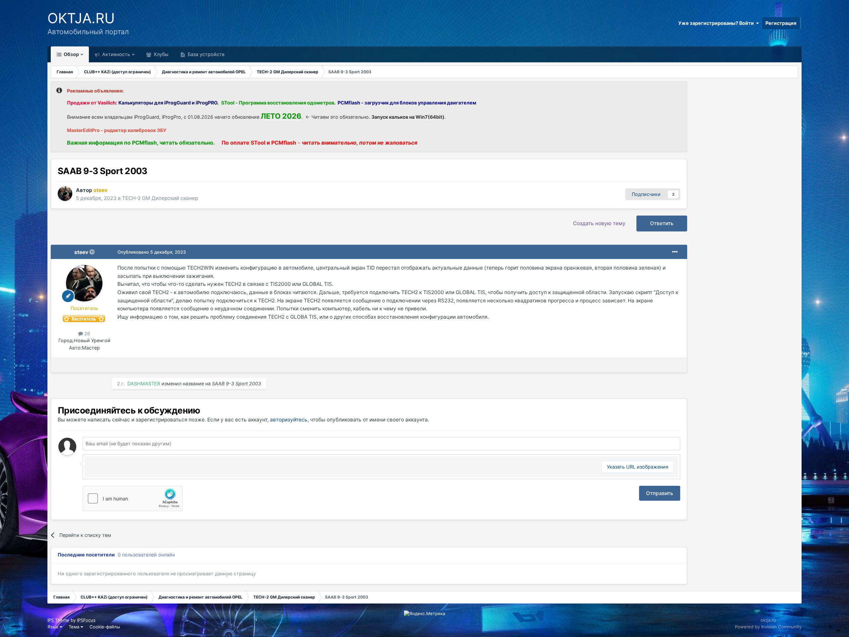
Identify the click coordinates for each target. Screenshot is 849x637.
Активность (115, 54)
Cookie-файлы (105, 626)
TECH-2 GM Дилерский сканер (160, 198)
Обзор (71, 54)
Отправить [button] (659, 493)
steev (81, 252)
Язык (53, 626)
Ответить (662, 223)
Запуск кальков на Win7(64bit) (407, 117)
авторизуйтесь (288, 419)
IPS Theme (58, 620)
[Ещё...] (675, 252)
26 (86, 333)
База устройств (205, 54)
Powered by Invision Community (768, 626)
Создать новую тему (599, 223)
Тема (75, 626)
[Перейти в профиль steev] (65, 193)
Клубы (160, 54)
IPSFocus (86, 620)
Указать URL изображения (637, 467)
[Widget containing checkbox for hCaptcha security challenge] (133, 498)
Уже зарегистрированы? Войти (717, 23)
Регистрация (780, 23)
